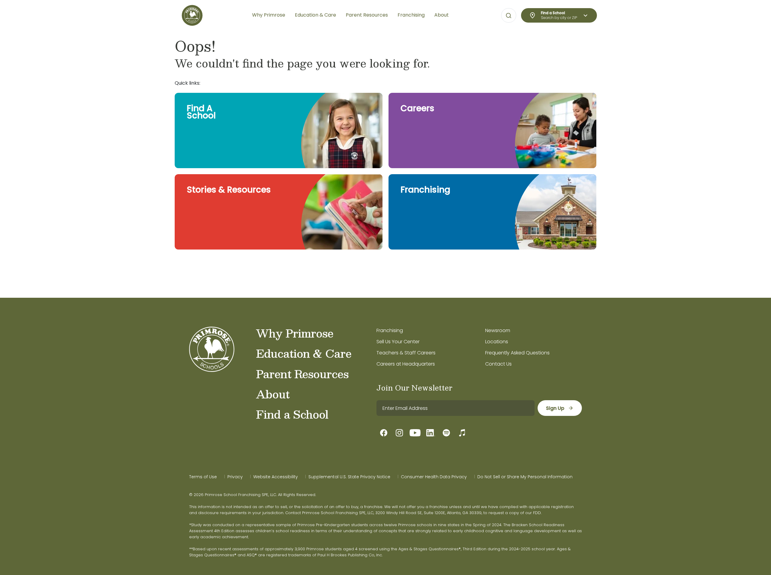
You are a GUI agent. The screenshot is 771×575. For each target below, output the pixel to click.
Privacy (235, 477)
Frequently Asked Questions (517, 352)
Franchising (389, 330)
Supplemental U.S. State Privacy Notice (349, 477)
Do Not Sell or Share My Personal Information (525, 477)
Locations (496, 341)
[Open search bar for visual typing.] (508, 15)
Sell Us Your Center (398, 341)
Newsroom (497, 330)
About (272, 394)
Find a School (292, 414)
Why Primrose (294, 333)
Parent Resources (302, 374)
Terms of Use (203, 477)
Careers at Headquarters (405, 363)
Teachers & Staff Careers (405, 352)
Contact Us (498, 363)
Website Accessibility (275, 477)
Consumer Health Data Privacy (434, 477)
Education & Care (303, 353)
